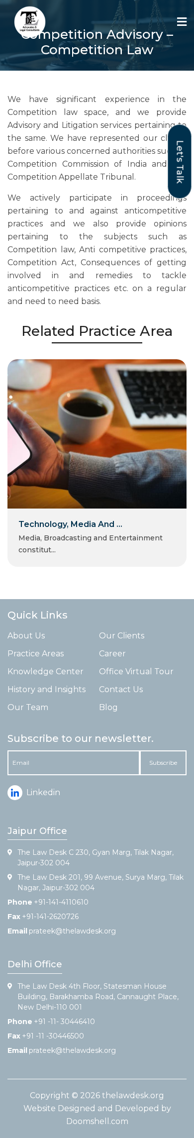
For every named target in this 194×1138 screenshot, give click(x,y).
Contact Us (121, 689)
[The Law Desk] (29, 22)
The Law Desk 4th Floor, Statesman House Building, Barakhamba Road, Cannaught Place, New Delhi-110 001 (98, 997)
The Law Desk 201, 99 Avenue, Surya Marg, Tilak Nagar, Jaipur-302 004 (100, 882)
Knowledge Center (45, 671)
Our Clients (121, 635)
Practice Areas (35, 653)
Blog (108, 707)
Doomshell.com (97, 1121)
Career (112, 653)
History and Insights (46, 689)
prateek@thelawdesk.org (72, 931)
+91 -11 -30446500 (53, 1036)
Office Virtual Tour (136, 671)
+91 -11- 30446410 (64, 1021)
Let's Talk (180, 161)
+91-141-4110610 (61, 902)
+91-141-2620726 (50, 916)
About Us (26, 635)
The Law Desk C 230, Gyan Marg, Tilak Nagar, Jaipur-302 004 (95, 857)
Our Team (27, 707)
